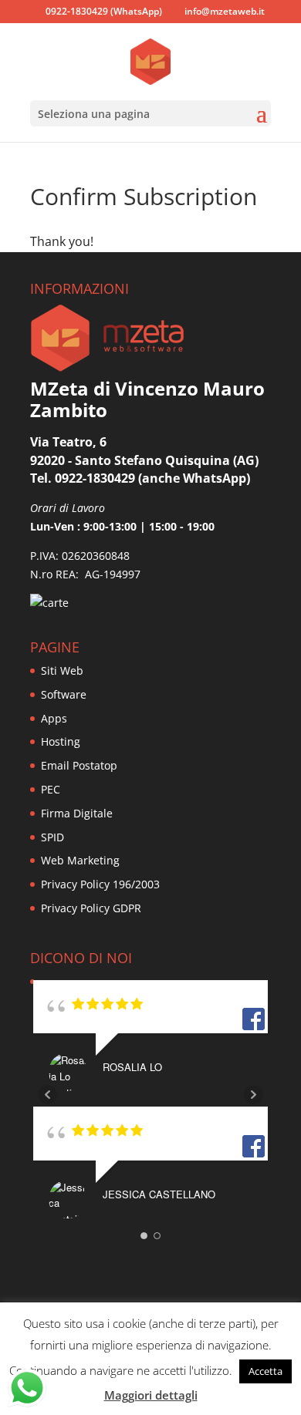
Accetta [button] (265, 1371)
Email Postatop (79, 765)
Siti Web (62, 670)
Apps (54, 718)
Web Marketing (80, 860)
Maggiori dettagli (151, 1395)
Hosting (60, 741)
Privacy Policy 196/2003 (100, 884)
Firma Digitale (77, 813)
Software (63, 694)
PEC (50, 789)
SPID (52, 837)
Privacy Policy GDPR (91, 908)
